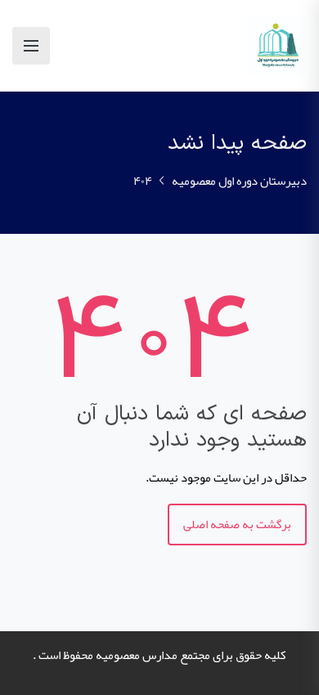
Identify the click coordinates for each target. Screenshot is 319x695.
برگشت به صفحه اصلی (237, 524)
